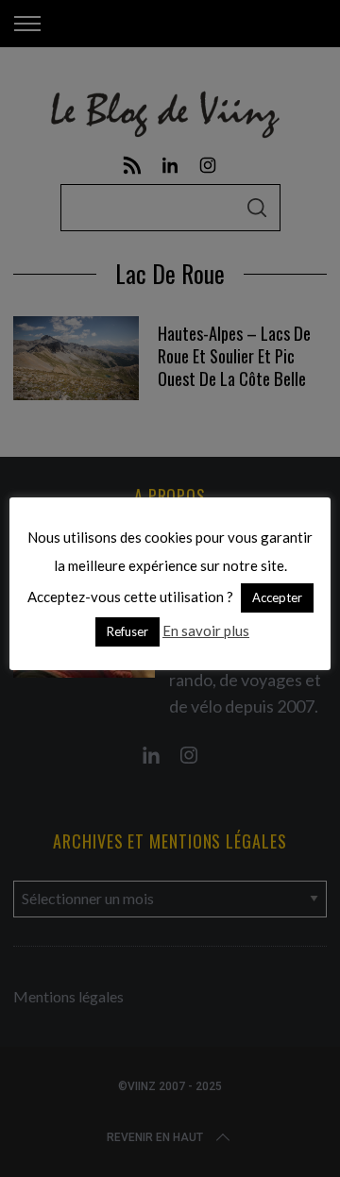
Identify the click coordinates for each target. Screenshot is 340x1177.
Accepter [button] (277, 597)
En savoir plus (205, 630)
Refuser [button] (127, 631)
